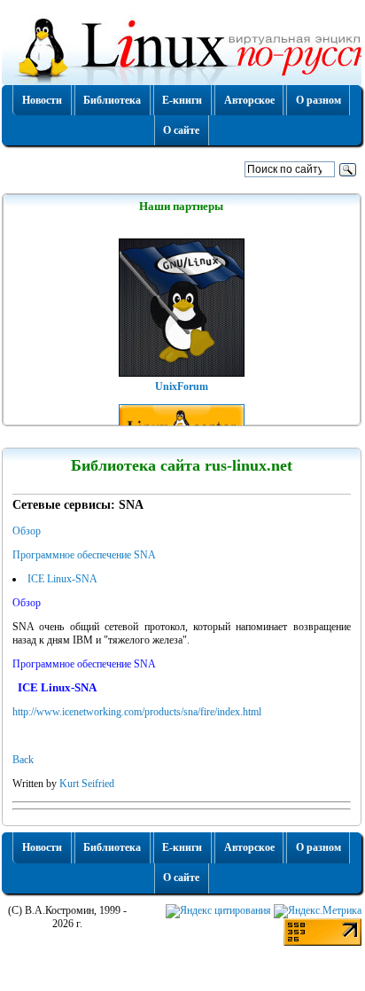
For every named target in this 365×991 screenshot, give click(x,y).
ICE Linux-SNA (62, 579)
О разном (318, 100)
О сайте (181, 130)
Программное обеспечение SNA (84, 555)
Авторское (249, 100)
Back (23, 759)
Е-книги (182, 100)
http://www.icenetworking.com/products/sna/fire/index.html (136, 712)
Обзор (26, 531)
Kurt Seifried (86, 783)
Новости (42, 100)
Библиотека (112, 100)
